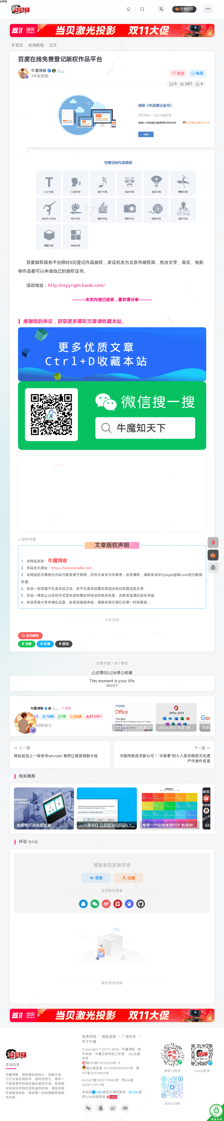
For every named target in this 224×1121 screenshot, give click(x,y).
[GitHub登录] (140, 903)
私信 (200, 73)
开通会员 (186, 9)
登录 (99, 878)
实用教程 (36, 45)
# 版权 (64, 644)
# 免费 (27, 644)
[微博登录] (106, 903)
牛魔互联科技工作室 (110, 1054)
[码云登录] (117, 903)
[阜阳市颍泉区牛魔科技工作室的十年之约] (111, 1097)
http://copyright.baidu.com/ (76, 285)
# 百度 (45, 644)
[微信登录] (94, 903)
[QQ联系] (213, 567)
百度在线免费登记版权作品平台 (60, 59)
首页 (18, 45)
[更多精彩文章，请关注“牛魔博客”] (112, 353)
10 (64, 717)
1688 (50, 717)
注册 (131, 878)
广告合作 (129, 1037)
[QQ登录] (83, 903)
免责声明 (89, 1037)
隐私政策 (109, 1037)
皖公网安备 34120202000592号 (109, 1068)
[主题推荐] (213, 542)
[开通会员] (213, 555)
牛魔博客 (38, 70)
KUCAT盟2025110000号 (100, 1080)
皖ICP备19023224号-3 (103, 1063)
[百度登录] (129, 903)
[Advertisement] (112, 494)
